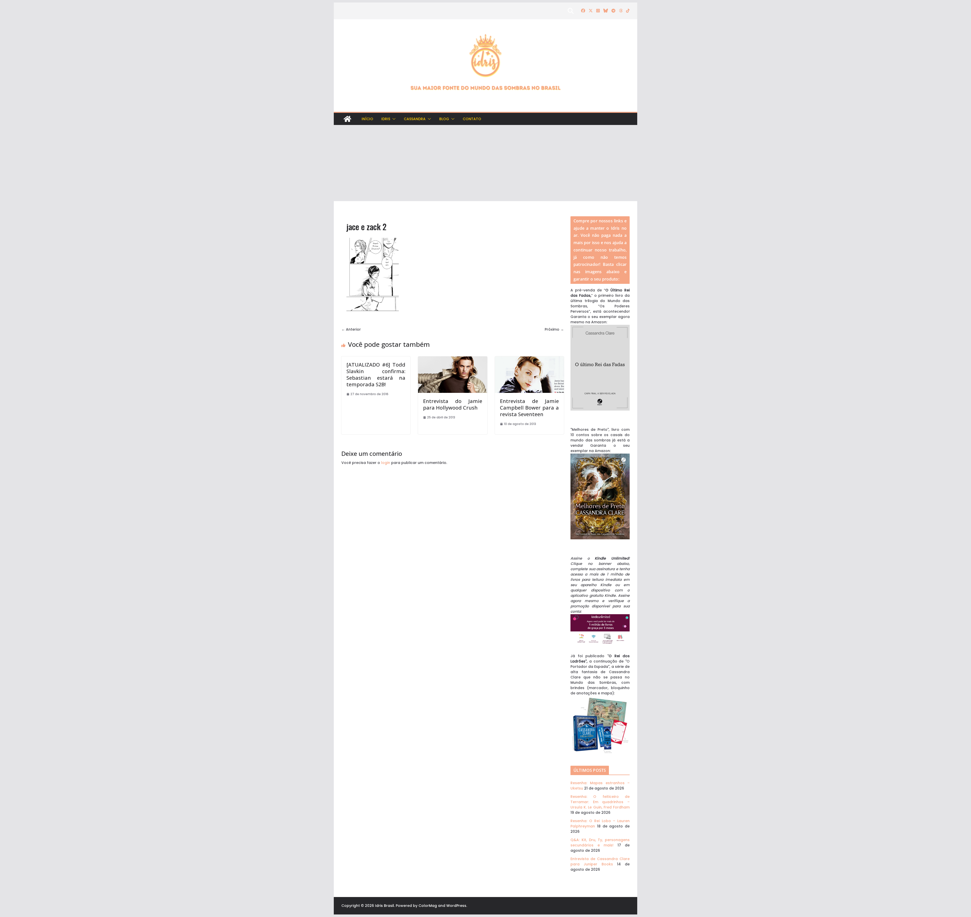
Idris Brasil (384, 905)
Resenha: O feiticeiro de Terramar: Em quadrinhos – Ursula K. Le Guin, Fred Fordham (600, 802)
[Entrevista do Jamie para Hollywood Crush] (452, 358)
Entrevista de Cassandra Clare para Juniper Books (600, 861)
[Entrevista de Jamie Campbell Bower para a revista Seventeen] (529, 358)
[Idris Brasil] (347, 119)
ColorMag (427, 905)
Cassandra (415, 118)
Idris (385, 118)
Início (367, 118)
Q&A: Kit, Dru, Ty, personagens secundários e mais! (600, 842)
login (385, 462)
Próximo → (554, 329)
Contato (472, 118)
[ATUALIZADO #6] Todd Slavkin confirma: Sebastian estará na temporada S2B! (375, 374)
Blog (444, 118)
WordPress (456, 905)
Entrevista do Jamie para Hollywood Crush (452, 404)
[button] (393, 118)
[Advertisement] (485, 163)
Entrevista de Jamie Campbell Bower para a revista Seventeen (529, 408)
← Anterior (351, 329)
